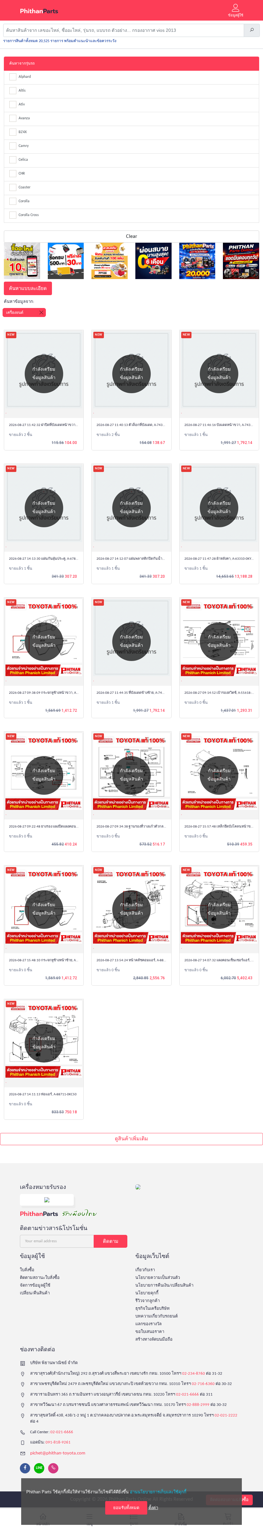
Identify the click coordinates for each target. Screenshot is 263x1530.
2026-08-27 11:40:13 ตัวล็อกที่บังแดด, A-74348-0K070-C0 (139, 425)
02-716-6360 (203, 1384)
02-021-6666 (187, 1394)
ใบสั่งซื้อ (27, 1270)
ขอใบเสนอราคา (149, 1332)
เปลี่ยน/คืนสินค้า (35, 1293)
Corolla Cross (29, 215)
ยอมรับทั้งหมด (126, 1507)
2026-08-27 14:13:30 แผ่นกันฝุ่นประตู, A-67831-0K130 (49, 559)
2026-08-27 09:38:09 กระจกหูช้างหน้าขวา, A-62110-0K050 (53, 693)
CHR (22, 174)
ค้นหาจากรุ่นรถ (22, 64)
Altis (22, 91)
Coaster (24, 187)
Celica (23, 160)
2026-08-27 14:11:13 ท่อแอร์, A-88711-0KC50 (43, 1094)
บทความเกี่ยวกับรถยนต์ (156, 1316)
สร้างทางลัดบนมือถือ (154, 1339)
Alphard (25, 77)
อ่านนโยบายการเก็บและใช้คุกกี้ (158, 1491)
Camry (24, 146)
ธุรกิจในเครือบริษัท (152, 1309)
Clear (131, 236)
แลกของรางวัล (148, 1324)
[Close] (41, 312)
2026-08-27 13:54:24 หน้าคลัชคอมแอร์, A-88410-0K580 (138, 960)
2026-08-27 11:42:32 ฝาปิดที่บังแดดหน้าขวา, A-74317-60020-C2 (57, 425)
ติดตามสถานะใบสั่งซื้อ (40, 1278)
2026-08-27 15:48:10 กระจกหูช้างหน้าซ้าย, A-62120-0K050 (53, 960)
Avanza (24, 118)
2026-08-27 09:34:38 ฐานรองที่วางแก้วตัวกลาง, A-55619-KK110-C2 (147, 826)
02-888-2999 (198, 1405)
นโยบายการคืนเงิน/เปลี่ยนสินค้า (164, 1285)
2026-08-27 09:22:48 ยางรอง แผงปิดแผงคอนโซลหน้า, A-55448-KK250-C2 (64, 826)
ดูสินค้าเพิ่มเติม (131, 1139)
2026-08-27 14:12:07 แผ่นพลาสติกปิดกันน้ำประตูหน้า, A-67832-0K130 (149, 559)
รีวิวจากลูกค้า (147, 1301)
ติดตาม (110, 1241)
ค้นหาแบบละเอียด (28, 288)
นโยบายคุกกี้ (146, 1293)
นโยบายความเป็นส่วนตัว (157, 1278)
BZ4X (23, 132)
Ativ (22, 104)
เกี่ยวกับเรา (145, 1270)
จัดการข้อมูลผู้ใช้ (35, 1285)
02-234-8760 (193, 1374)
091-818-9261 (58, 1442)
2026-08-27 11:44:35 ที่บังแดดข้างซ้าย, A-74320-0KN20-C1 (140, 693)
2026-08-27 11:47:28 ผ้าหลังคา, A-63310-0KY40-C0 (222, 559)
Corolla (24, 201)
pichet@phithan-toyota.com (57, 1453)
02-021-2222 (226, 1415)
